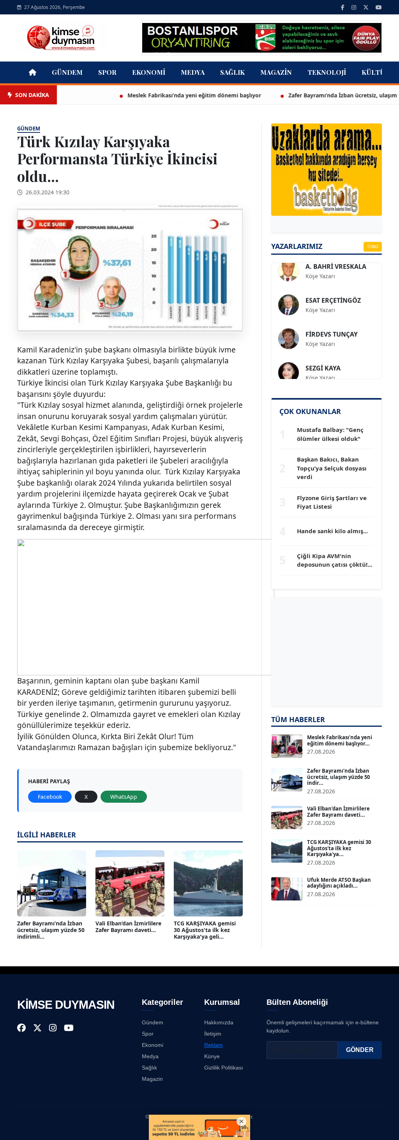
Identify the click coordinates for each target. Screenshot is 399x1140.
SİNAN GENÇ (324, 336)
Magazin (276, 72)
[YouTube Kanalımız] (379, 7)
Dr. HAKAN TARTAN (334, 370)
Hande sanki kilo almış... (332, 531)
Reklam (213, 1045)
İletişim (212, 1034)
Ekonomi (148, 72)
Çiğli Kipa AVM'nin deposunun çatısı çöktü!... (334, 560)
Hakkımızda (218, 1022)
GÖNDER (360, 1050)
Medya (193, 72)
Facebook (50, 796)
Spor (107, 72)
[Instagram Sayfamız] (353, 7)
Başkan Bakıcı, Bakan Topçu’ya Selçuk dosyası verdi (332, 468)
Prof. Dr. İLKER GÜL (334, 302)
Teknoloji (326, 72)
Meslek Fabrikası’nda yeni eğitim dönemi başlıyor (167, 95)
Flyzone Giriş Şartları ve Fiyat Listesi (332, 502)
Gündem (67, 72)
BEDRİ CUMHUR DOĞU (340, 268)
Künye (212, 1056)
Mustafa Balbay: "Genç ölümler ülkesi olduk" (330, 434)
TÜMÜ (372, 246)
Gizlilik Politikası (223, 1067)
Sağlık (232, 72)
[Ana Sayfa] (62, 37)
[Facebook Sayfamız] (342, 7)
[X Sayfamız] (366, 7)
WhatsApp (123, 796)
